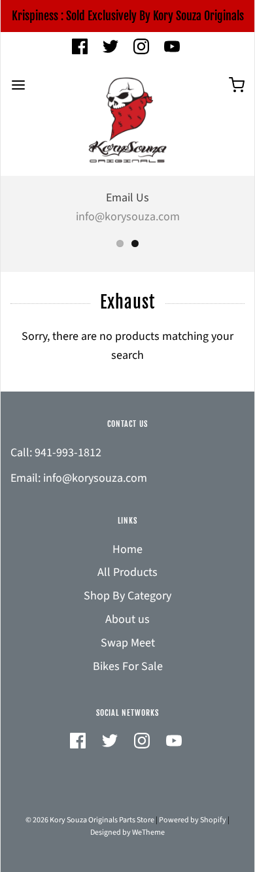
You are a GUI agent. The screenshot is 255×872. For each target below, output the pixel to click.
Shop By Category (127, 596)
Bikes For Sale (128, 666)
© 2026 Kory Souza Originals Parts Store (90, 820)
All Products (127, 572)
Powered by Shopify (192, 820)
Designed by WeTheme (127, 832)
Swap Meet (128, 643)
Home (127, 549)
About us (127, 619)
